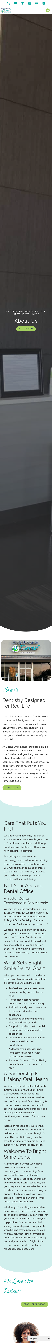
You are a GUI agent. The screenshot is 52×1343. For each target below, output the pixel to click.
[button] (48, 10)
